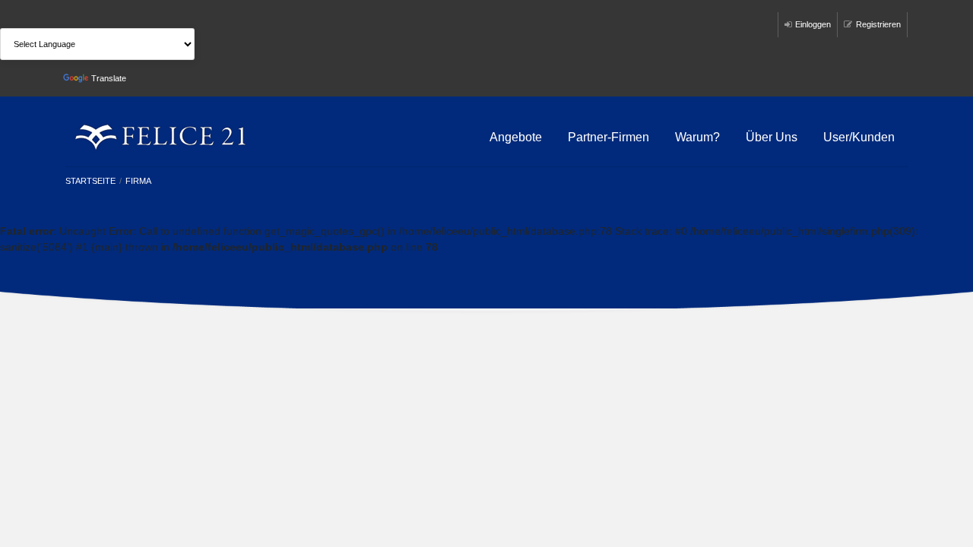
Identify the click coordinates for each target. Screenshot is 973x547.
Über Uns (771, 137)
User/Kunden (859, 137)
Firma (138, 180)
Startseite (90, 180)
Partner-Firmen (608, 137)
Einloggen (813, 24)
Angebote (516, 137)
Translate (108, 78)
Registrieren (878, 24)
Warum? (697, 137)
